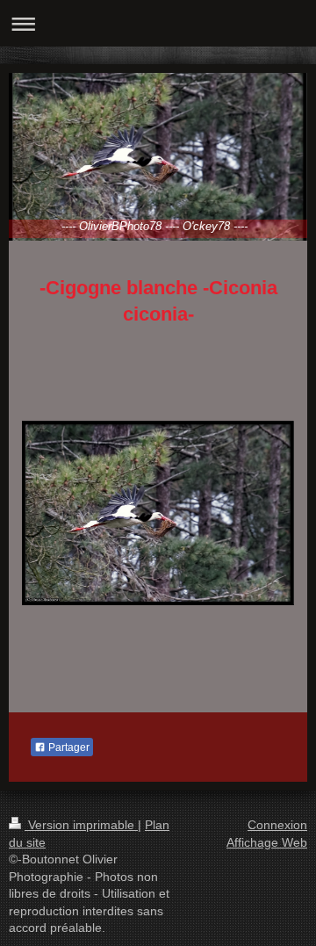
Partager (68, 747)
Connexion (277, 825)
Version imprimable (81, 825)
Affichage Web (266, 842)
